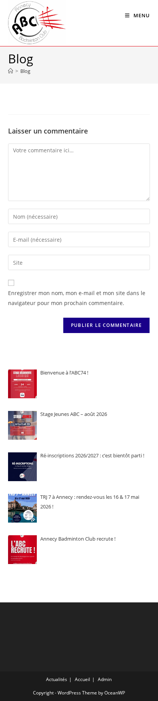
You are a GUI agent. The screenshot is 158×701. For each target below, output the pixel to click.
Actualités (56, 679)
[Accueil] (10, 71)
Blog (25, 71)
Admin (105, 679)
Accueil (82, 679)
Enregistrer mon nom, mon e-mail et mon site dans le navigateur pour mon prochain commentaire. (76, 298)
